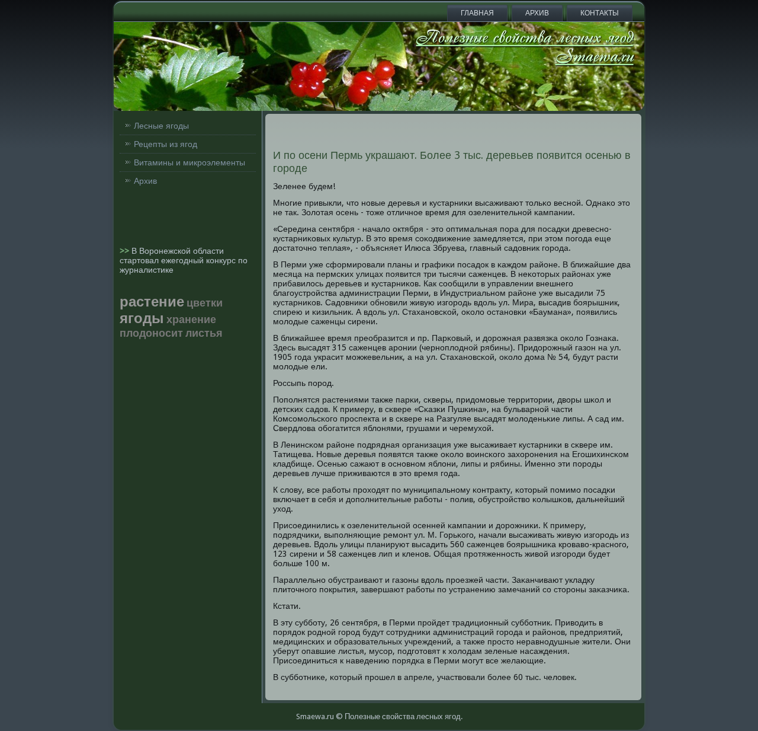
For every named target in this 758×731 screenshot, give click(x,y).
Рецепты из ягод (165, 144)
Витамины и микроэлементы (189, 162)
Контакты (599, 13)
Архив (537, 13)
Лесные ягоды (161, 125)
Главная (477, 13)
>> (125, 251)
